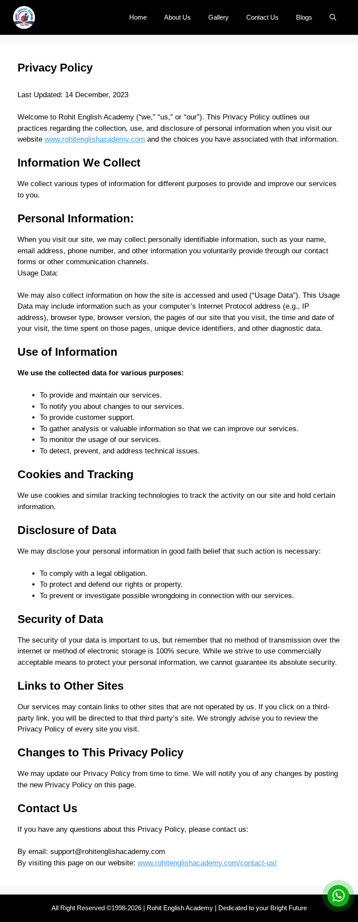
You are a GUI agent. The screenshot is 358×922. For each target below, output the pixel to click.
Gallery (218, 17)
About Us (177, 17)
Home (138, 17)
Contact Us (262, 17)
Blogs (304, 17)
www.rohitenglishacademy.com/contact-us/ (207, 863)
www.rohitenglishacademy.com (95, 139)
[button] (333, 17)
